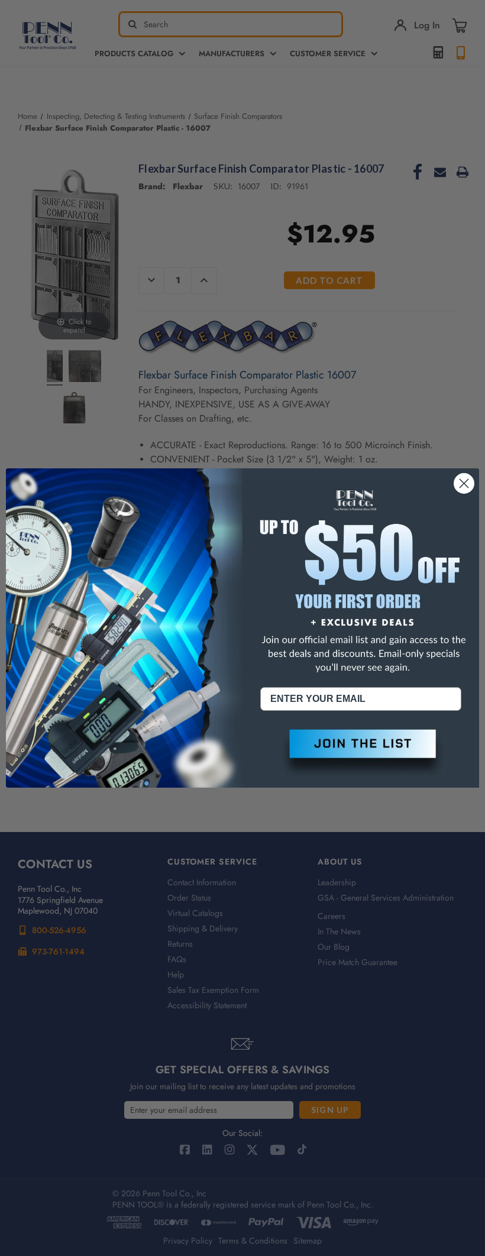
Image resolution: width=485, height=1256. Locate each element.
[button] (360, 753)
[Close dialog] (464, 483)
